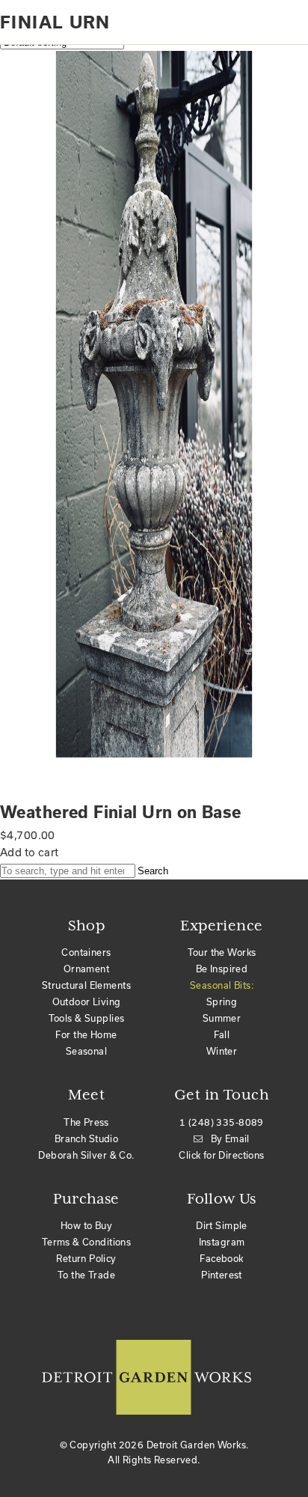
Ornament (86, 968)
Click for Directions (221, 1155)
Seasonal (86, 1051)
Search (153, 870)
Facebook (221, 1258)
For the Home (86, 1034)
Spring (222, 1001)
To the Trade (86, 1274)
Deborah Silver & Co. (86, 1155)
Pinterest (221, 1274)
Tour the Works (222, 952)
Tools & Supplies (87, 1018)
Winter (222, 1051)
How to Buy (86, 1225)
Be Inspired (222, 968)
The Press (86, 1122)
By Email (230, 1138)
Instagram (222, 1242)
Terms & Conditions (87, 1242)
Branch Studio (86, 1138)
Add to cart (29, 852)
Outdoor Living (86, 1001)
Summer (222, 1018)
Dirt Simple (221, 1225)
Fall (222, 1034)
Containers (86, 952)
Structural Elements (86, 985)
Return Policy (86, 1258)
